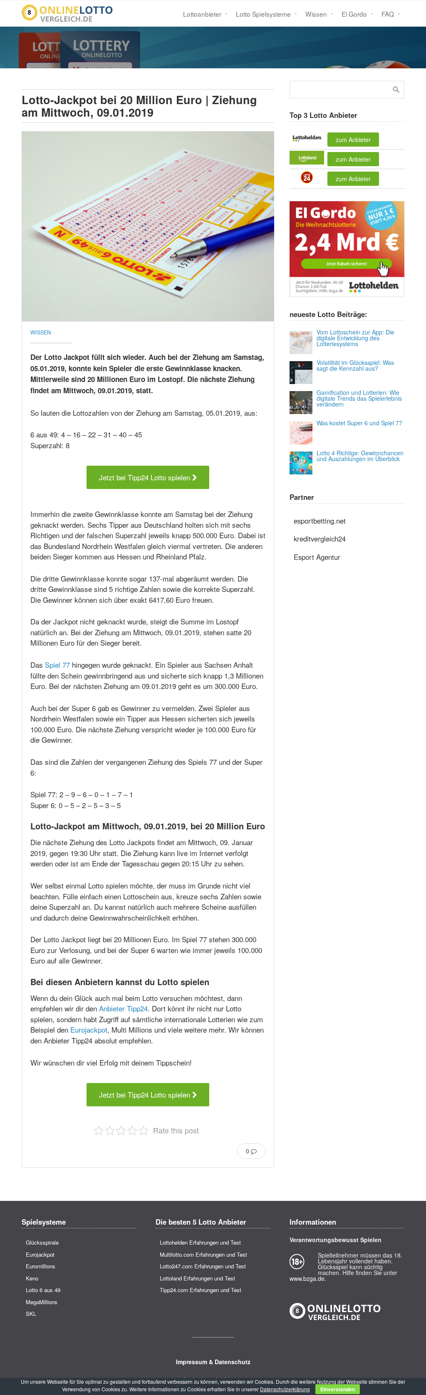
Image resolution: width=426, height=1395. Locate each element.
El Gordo (354, 13)
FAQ (387, 13)
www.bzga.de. (308, 1278)
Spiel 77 (57, 664)
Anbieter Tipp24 (123, 1008)
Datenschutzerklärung (285, 1389)
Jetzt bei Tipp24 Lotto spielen (145, 477)
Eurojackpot (88, 1029)
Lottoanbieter (202, 13)
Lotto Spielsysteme (263, 13)
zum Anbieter (353, 139)
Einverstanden (337, 1389)
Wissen (316, 13)
